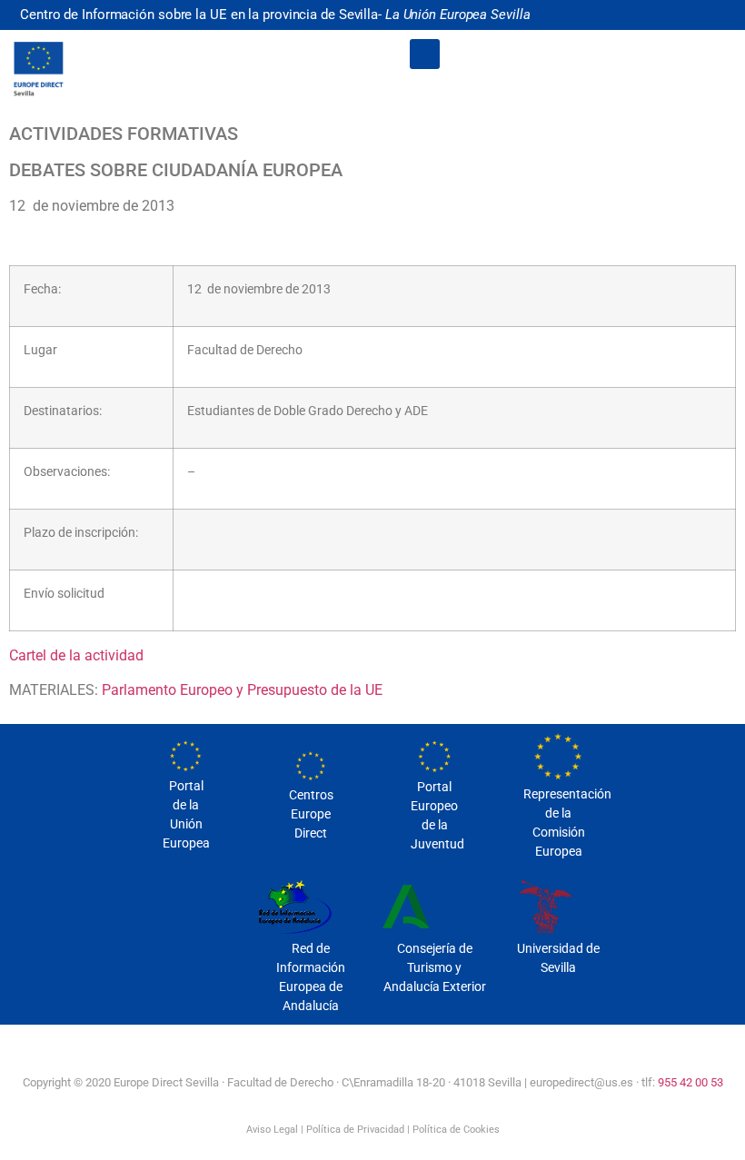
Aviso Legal (272, 1129)
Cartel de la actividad (76, 655)
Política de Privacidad (355, 1129)
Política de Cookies (456, 1129)
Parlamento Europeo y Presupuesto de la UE (242, 690)
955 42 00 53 (690, 1082)
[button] (425, 54)
